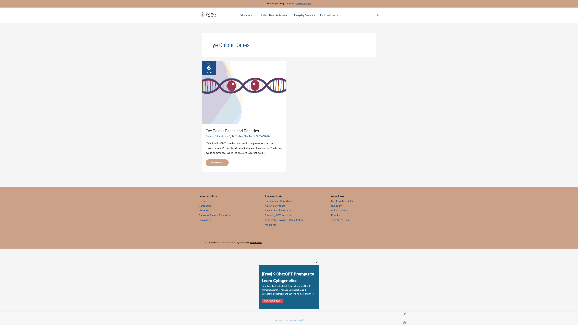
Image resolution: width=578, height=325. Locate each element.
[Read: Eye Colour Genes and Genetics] (244, 92)
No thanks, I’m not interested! (289, 320)
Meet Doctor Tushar (342, 201)
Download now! (272, 300)
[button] (378, 15)
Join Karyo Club (340, 219)
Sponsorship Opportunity (279, 201)
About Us (204, 210)
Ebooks (335, 215)
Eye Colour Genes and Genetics (232, 130)
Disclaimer (205, 219)
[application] (254, 15)
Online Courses (339, 210)
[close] (404, 313)
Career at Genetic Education (214, 215)
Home (202, 201)
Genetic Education (216, 136)
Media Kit (270, 224)
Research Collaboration (278, 210)
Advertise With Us (275, 205)
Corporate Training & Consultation (284, 219)
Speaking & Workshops (278, 215)
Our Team (336, 205)
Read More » (217, 163)
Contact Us (205, 205)
